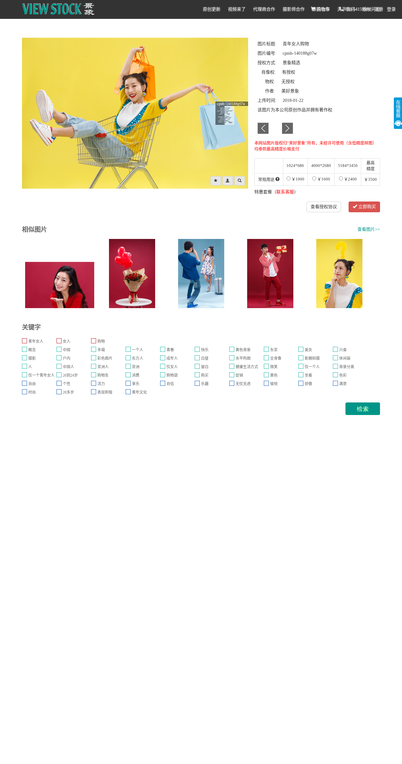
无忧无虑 (243, 384)
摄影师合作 (294, 9)
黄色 (274, 375)
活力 (101, 384)
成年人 (172, 358)
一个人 (137, 350)
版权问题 (371, 9)
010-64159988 (357, 9)
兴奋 (343, 350)
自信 (170, 384)
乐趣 (205, 384)
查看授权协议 (324, 206)
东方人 (137, 358)
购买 (205, 375)
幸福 (101, 350)
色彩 (343, 375)
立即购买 (366, 206)
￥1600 (323, 179)
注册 (378, 9)
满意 (343, 384)
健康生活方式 (247, 367)
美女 (308, 350)
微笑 (274, 367)
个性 (66, 384)
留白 (205, 367)
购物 (101, 341)
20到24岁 (70, 375)
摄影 (32, 358)
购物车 (322, 9)
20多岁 (68, 392)
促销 (239, 375)
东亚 (274, 350)
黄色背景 (243, 350)
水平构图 (243, 358)
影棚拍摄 (312, 358)
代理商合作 (264, 9)
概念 (32, 350)
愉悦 (274, 384)
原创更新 (211, 9)
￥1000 (297, 179)
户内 (66, 358)
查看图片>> (368, 229)
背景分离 (346, 367)
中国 (66, 350)
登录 (391, 9)
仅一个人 (312, 367)
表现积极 (104, 392)
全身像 (275, 358)
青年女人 (35, 341)
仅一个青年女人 (41, 375)
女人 (66, 341)
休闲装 (344, 358)
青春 (170, 350)
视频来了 (237, 9)
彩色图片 (104, 358)
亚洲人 (103, 367)
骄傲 (308, 384)
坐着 (308, 375)
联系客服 (285, 192)
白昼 (205, 358)
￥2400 (350, 179)
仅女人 (172, 367)
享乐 (135, 384)
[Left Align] (215, 180)
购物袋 (172, 375)
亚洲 (135, 367)
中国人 (68, 367)
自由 (32, 384)
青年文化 (139, 392)
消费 (135, 375)
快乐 (205, 350)
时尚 (32, 392)
